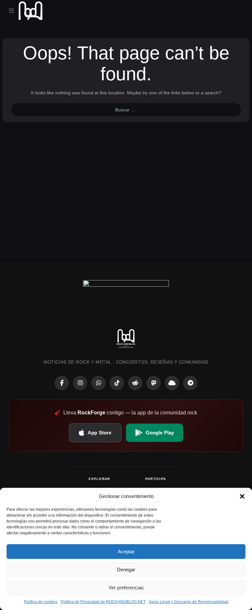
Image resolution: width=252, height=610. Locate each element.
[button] (242, 496)
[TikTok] (117, 383)
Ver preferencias (126, 587)
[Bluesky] (172, 383)
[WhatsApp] (98, 383)
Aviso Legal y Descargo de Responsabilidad (188, 602)
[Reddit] (135, 383)
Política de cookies (40, 602)
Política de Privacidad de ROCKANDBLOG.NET (103, 602)
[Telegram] (190, 383)
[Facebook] (61, 383)
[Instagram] (80, 383)
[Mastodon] (153, 383)
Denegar (126, 569)
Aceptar (126, 551)
